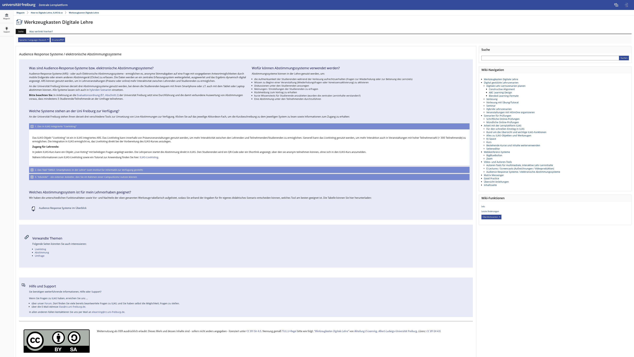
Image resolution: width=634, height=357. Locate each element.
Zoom (489, 158)
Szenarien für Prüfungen (497, 115)
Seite (20, 32)
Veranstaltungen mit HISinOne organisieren (510, 112)
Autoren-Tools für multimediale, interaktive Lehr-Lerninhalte (519, 165)
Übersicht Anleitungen (496, 181)
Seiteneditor (493, 148)
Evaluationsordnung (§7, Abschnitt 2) (98, 95)
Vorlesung (491, 99)
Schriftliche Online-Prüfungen (503, 118)
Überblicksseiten (490, 217)
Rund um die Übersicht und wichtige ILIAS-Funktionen (516, 132)
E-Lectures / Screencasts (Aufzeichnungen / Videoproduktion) (520, 168)
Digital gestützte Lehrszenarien (501, 82)
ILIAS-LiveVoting (149, 157)
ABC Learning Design (500, 92)
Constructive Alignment (502, 89)
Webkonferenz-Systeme (497, 152)
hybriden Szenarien (100, 90)
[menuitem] (617, 5)
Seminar (491, 105)
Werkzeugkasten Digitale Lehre (84, 12)
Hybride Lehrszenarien (499, 109)
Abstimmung (42, 252)
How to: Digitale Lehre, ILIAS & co (47, 12)
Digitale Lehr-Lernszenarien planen (506, 85)
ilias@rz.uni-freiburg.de (72, 306)
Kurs (489, 142)
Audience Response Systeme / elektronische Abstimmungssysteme (523, 171)
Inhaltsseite (490, 185)
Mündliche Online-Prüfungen (502, 122)
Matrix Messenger (494, 175)
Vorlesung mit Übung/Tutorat (502, 102)
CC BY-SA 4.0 (254, 331)
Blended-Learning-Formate (504, 95)
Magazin (21, 12)
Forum (48, 303)
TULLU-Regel (289, 331)
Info (483, 206)
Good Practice (491, 178)
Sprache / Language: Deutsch (32, 40)
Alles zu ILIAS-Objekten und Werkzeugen (508, 135)
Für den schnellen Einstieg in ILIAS (505, 128)
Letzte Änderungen (490, 211)
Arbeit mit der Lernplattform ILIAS (502, 125)
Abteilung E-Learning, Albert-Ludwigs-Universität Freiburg (385, 331)
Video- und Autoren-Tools (498, 161)
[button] (249, 126)
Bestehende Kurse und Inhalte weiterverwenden (513, 145)
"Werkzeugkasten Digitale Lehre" (331, 331)
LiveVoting (40, 249)
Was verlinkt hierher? (41, 31)
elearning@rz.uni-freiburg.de (108, 312)
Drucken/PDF (58, 40)
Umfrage (39, 255)
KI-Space (491, 138)
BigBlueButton (494, 155)
